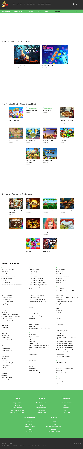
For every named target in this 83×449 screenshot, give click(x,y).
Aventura (47, 11)
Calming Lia (4, 310)
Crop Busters (4, 327)
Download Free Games (17, 412)
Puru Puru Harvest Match (35, 373)
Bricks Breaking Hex (6, 297)
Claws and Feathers (6, 318)
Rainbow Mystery (31, 211)
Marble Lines (32, 341)
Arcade (29, 429)
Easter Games (66, 412)
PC (24, 4)
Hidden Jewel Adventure (32, 231)
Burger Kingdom (5, 304)
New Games (41, 410)
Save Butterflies (60, 288)
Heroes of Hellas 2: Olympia (36, 278)
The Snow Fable (60, 335)
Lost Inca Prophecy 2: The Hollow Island (16, 211)
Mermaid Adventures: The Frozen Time (50, 232)
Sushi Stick (58, 312)
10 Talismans (59, 324)
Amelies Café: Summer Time (8, 276)
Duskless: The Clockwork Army (66, 121)
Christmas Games (41, 412)
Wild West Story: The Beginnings (64, 368)
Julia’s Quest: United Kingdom (48, 141)
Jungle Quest (32, 318)
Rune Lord (58, 282)
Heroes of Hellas (33, 276)
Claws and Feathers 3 (7, 323)
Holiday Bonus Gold (31, 110)
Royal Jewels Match (14, 120)
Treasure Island (60, 354)
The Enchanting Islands (62, 330)
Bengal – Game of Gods (7, 293)
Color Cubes (4, 325)
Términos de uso (5, 445)
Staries (57, 308)
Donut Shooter (5, 337)
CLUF (28, 445)
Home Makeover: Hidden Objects (37, 301)
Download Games (17, 408)
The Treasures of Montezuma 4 (64, 347)
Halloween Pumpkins (34, 269)
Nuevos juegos (17, 4)
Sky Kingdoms (59, 299)
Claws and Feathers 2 (7, 321)
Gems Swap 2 (5, 380)
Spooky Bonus (47, 110)
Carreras (65, 405)
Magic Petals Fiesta (34, 337)
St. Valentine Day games (53, 427)
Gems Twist (4, 382)
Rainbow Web (12, 231)
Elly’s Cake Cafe (5, 346)
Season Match (59, 293)
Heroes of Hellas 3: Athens (36, 280)
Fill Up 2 (3, 358)
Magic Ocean (32, 334)
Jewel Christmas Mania (35, 314)
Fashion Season (5, 356)
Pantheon (31, 366)
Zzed (57, 383)
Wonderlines (59, 370)
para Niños (29, 431)
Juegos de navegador (44, 4)
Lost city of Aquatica (34, 324)
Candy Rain (4, 312)
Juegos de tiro (17, 403)
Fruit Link (28, 251)
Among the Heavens (6, 278)
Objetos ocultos (5, 11)
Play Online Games (41, 403)
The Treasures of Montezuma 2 (64, 343)
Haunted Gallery (33, 271)
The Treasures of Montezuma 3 (64, 345)
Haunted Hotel (47, 251)
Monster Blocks (33, 350)
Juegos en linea (31, 4)
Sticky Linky (59, 310)
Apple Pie (3, 280)
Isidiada (31, 307)
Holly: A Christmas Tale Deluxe (37, 299)
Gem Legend (4, 375)
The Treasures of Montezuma (64, 341)
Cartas (39, 11)
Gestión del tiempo (19, 11)
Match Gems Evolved (34, 343)
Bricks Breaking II (6, 299)
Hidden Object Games (17, 410)
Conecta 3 (57, 11)
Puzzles (66, 410)
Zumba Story (59, 381)
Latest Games (29, 424)
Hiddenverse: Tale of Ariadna (36, 295)
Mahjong (31, 11)
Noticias (44, 445)
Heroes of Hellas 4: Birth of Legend (38, 282)
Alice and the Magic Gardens (8, 269)
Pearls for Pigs (32, 368)
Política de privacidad (18, 445)
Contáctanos (35, 445)
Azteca (3, 287)
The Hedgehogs (64, 140)
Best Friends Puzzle (47, 66)
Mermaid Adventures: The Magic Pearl (39, 345)
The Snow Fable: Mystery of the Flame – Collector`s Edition (66, 338)
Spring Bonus (59, 306)
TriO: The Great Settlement (63, 356)
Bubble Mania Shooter (20, 66)
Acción (41, 405)
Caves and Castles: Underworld (9, 314)
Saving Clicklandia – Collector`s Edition (66, 291)
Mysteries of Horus (34, 352)
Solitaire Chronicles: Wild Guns (64, 301)
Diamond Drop (5, 335)
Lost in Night (32, 326)
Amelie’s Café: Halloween (8, 274)
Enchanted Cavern (48, 160)
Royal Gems (59, 278)
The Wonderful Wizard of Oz (63, 352)
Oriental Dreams (33, 360)
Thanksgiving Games (53, 431)
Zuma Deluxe (59, 379)
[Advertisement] (41, 26)
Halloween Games (29, 427)
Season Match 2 (60, 295)
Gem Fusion (4, 373)
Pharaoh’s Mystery (33, 370)
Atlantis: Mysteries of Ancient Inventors (11, 284)
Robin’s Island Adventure (67, 211)
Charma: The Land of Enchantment (10, 316)
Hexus (30, 291)
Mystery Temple (13, 140)
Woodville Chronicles (48, 211)
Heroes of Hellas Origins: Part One (38, 284)
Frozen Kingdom (64, 231)
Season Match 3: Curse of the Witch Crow (67, 297)
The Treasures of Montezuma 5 (31, 161)
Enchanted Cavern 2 (6, 350)
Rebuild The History (61, 274)
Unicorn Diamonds (61, 362)
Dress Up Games (17, 405)
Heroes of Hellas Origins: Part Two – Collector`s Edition (41, 287)
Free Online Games (66, 403)
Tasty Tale (58, 318)
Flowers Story (5, 361)
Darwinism (4, 333)
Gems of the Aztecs (6, 377)
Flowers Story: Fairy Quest (8, 363)
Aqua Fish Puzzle (30, 140)
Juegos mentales (41, 408)
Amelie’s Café (5, 271)
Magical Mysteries (33, 339)
